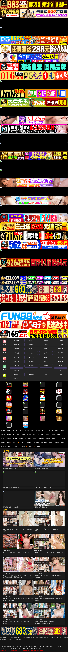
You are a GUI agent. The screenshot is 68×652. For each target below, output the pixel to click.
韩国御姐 (31, 349)
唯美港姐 (46, 349)
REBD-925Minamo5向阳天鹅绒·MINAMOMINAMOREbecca (44, 622)
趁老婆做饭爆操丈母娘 (10, 468)
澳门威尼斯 (3, 446)
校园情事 (31, 374)
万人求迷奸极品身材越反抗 (11, 507)
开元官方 (23, 442)
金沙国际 (36, 442)
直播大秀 (63, 442)
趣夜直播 (9, 438)
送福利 (51, 430)
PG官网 (9, 430)
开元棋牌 (14, 430)
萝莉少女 (60, 340)
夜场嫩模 (15, 438)
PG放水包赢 (16, 434)
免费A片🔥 (17, 446)
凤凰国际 (9, 434)
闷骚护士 (60, 361)
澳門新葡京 (41, 438)
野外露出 (60, 353)
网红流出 (46, 353)
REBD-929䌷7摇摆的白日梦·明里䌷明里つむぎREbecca (49, 599)
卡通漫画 (16, 366)
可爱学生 (46, 357)
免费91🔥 (10, 446)
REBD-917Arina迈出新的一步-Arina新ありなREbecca (48, 576)
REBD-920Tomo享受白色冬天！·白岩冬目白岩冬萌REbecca (17, 530)
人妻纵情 (46, 374)
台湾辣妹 (16, 349)
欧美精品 (46, 340)
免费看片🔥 (55, 438)
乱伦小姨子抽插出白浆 (41, 507)
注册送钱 (38, 430)
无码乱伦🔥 (16, 442)
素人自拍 (60, 344)
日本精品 (31, 344)
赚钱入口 (39, 446)
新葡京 (56, 430)
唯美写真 (46, 366)
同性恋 (60, 370)
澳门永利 (27, 430)
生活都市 (16, 374)
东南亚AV (60, 349)
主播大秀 (47, 434)
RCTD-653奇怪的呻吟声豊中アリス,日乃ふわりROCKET (17, 553)
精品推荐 (16, 340)
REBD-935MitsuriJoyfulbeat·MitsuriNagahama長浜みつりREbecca (18, 599)
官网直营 (21, 430)
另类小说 (16, 378)
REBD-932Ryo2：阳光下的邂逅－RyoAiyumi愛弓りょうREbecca (50, 553)
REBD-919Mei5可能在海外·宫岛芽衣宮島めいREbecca (17, 622)
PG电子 (32, 430)
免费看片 (51, 442)
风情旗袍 (16, 361)
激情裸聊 (3, 442)
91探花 (31, 353)
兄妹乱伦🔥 (24, 446)
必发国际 (21, 438)
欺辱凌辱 (16, 353)
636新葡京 (62, 438)
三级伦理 (16, 344)
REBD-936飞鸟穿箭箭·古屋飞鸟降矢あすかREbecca (47, 530)
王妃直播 (53, 434)
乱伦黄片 (59, 434)
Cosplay (46, 344)
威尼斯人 (3, 430)
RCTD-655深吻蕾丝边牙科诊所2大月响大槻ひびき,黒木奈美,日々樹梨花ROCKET (17, 576)
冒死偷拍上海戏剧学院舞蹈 (43, 487)
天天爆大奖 (30, 442)
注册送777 (45, 430)
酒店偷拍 (40, 434)
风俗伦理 (60, 374)
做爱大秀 (57, 442)
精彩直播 (29, 434)
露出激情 (31, 366)
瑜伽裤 (46, 361)
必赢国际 (3, 434)
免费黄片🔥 (32, 446)
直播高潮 (23, 434)
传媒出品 (16, 370)
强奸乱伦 (31, 340)
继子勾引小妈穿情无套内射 (11, 487)
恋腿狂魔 (60, 357)
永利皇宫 (48, 438)
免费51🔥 (9, 442)
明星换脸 (31, 361)
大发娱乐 (35, 438)
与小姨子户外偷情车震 (41, 468)
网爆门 (60, 366)
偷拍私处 (3, 438)
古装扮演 (16, 357)
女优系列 (31, 357)
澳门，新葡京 (44, 442)
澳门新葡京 (28, 438)
